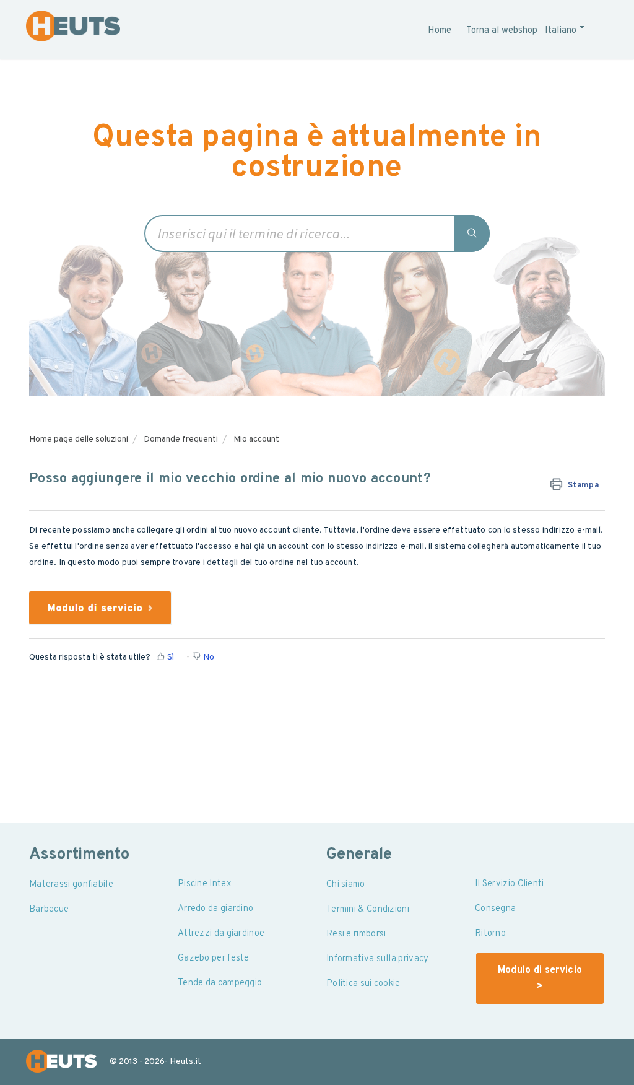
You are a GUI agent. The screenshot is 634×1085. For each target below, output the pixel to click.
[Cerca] (472, 233)
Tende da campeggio (220, 983)
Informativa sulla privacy (377, 959)
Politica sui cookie (363, 984)
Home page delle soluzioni (78, 439)
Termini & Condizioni (367, 909)
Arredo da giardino (215, 909)
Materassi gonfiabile (71, 885)
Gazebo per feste (214, 958)
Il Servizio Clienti (509, 884)
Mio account (256, 439)
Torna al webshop (501, 31)
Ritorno (490, 933)
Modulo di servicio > (540, 978)
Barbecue (49, 909)
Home (439, 31)
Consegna (495, 909)
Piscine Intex (205, 884)
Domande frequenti (181, 439)
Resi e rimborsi (356, 934)
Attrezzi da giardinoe (221, 933)
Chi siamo (345, 885)
